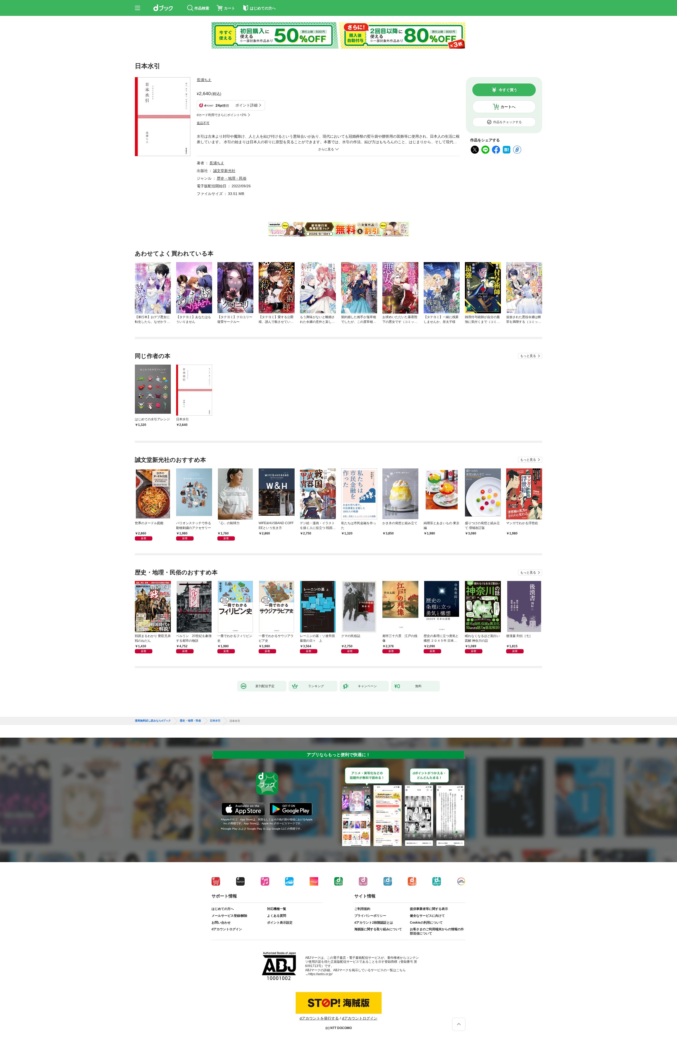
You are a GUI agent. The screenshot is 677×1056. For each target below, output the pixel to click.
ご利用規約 (362, 909)
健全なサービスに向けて (427, 916)
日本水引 (215, 720)
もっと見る (528, 356)
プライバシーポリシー (370, 916)
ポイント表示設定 (279, 922)
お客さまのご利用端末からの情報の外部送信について (437, 931)
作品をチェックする (507, 122)
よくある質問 (276, 916)
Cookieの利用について (426, 922)
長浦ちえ (204, 80)
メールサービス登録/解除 (229, 916)
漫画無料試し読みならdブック (153, 720)
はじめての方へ (223, 909)
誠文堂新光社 (224, 171)
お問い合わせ (221, 922)
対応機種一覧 (276, 909)
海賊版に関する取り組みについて (378, 929)
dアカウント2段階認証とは (373, 922)
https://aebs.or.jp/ (320, 974)
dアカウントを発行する (319, 1018)
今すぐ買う (508, 90)
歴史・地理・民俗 (231, 178)
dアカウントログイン (227, 929)
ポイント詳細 (246, 105)
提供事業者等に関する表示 (429, 909)
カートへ (508, 107)
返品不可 (203, 123)
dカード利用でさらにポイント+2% (221, 115)
